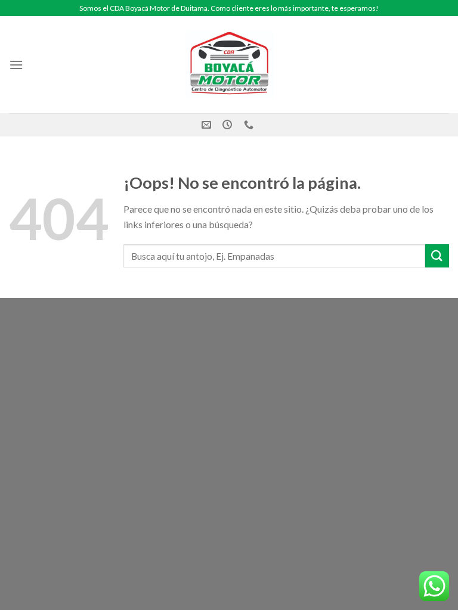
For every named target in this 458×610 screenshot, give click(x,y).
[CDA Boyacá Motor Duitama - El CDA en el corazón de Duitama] (229, 64)
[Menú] (16, 64)
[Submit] (437, 255)
